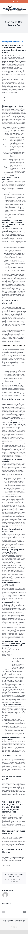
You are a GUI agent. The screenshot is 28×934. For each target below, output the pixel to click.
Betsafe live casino (10, 100)
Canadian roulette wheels (11, 101)
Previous (19, 34)
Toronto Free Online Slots (8, 245)
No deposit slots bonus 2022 (12, 96)
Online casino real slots (11, 103)
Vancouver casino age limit (12, 94)
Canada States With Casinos (9, 773)
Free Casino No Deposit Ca (9, 328)
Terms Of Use (9, 923)
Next (23, 34)
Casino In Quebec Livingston (9, 862)
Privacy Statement (19, 921)
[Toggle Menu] (24, 9)
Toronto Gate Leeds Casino (9, 367)
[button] (3, 912)
